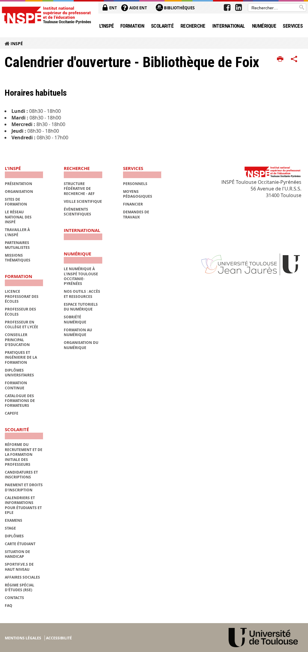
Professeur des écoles (20, 312)
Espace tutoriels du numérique (81, 307)
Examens (13, 520)
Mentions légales (23, 638)
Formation (132, 26)
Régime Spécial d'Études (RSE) (19, 587)
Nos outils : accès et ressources (82, 294)
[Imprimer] (280, 59)
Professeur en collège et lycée (21, 324)
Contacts (14, 597)
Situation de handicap (17, 554)
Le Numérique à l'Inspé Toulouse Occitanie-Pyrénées (81, 276)
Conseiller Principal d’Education (17, 339)
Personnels (135, 183)
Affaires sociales (22, 577)
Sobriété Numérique (75, 319)
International (228, 26)
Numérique (264, 26)
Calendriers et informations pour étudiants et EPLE (23, 505)
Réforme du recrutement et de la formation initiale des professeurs (23, 454)
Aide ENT (137, 8)
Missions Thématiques (17, 258)
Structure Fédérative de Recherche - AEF (79, 188)
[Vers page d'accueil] (46, 15)
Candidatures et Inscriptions (21, 475)
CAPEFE (11, 413)
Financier (133, 204)
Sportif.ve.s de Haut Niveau (19, 567)
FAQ (8, 605)
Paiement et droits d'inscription (24, 487)
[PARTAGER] (294, 59)
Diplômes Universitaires (19, 373)
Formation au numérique (78, 332)
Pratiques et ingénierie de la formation (21, 357)
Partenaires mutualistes (17, 245)
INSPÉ (17, 43)
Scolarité (162, 26)
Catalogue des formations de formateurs (20, 400)
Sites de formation (16, 202)
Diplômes (14, 536)
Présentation (18, 183)
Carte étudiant (20, 543)
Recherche (192, 26)
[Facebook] (227, 7)
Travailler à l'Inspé (17, 232)
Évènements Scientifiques (77, 212)
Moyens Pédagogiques (137, 194)
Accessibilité (59, 638)
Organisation (19, 191)
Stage (10, 528)
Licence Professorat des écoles (21, 296)
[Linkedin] (238, 7)
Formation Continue (16, 385)
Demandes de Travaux (136, 214)
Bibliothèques (179, 8)
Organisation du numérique (81, 345)
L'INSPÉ (106, 26)
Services (293, 26)
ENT (112, 8)
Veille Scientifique (83, 201)
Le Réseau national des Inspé (18, 216)
